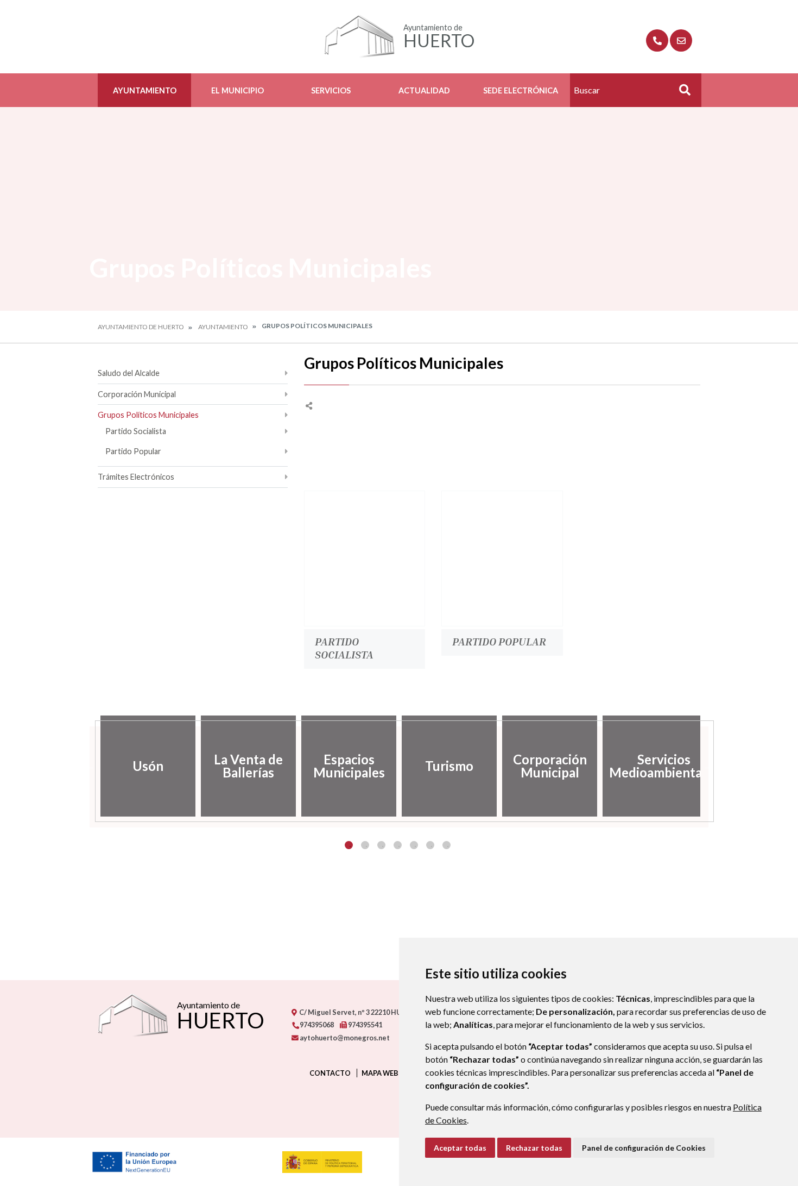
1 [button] (349, 845)
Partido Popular (133, 451)
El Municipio (237, 90)
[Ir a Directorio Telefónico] (657, 40)
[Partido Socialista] (364, 558)
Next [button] (708, 766)
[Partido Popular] (501, 558)
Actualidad (424, 90)
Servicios (331, 90)
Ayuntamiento (144, 90)
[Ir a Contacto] (681, 40)
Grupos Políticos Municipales (148, 414)
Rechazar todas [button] (534, 1147)
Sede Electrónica (520, 90)
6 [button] (430, 845)
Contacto (330, 1073)
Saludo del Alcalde (129, 373)
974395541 (364, 1024)
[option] (148, 766)
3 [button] (381, 845)
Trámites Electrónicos (136, 476)
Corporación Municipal (137, 394)
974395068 (316, 1024)
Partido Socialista (135, 431)
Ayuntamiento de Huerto (141, 327)
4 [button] (398, 845)
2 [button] (365, 845)
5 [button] (414, 845)
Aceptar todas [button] (460, 1147)
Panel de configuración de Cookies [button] (644, 1147)
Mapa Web (380, 1073)
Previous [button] (89, 766)
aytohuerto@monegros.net (344, 1037)
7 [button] (446, 845)
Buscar (681, 93)
